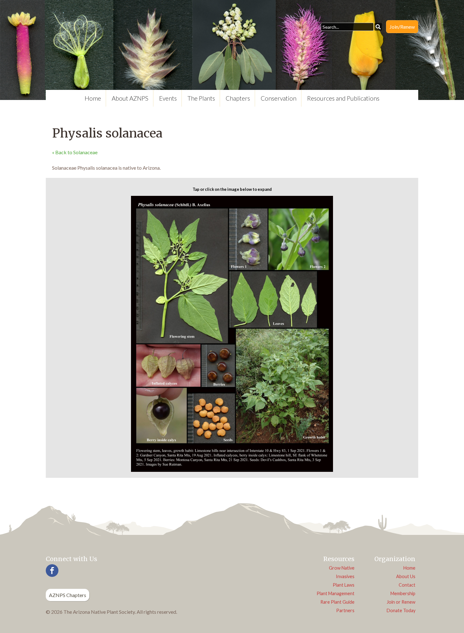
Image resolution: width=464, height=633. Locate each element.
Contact (407, 585)
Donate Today (401, 610)
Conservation (278, 98)
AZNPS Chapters (67, 595)
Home (93, 98)
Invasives (345, 576)
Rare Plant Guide (337, 602)
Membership (402, 593)
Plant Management (335, 593)
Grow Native (341, 568)
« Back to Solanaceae (75, 152)
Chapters (238, 98)
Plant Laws (343, 585)
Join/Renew (402, 27)
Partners (345, 610)
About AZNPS (130, 98)
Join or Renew (401, 602)
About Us (405, 576)
